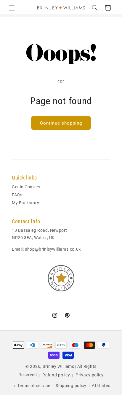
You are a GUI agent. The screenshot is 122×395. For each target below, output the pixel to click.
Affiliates (101, 385)
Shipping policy (71, 385)
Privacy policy (90, 375)
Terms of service (33, 385)
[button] (11, 7)
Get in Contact (26, 187)
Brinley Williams (58, 366)
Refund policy (56, 375)
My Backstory (25, 202)
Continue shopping (61, 123)
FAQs (17, 194)
